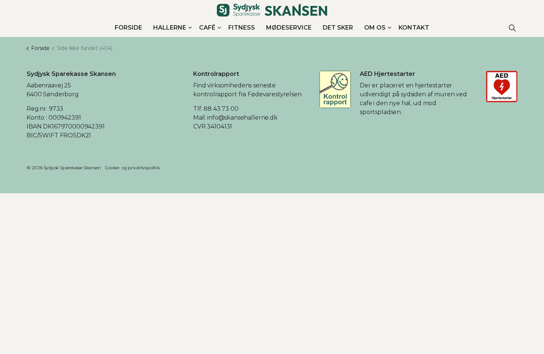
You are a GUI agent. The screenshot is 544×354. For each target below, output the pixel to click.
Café (207, 27)
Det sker (338, 27)
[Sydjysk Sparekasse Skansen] (272, 10)
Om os (375, 27)
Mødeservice (289, 27)
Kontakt (414, 27)
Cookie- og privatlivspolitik (132, 167)
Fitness (241, 27)
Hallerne (169, 27)
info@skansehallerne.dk (242, 117)
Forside (128, 27)
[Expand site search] (512, 28)
